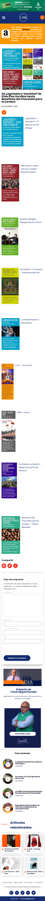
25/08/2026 (19, 766)
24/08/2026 (19, 781)
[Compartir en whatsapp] (15, 565)
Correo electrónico (12, 628)
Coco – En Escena (23, 365)
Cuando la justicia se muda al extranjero (28, 763)
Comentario (9, 592)
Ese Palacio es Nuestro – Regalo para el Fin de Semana (30, 467)
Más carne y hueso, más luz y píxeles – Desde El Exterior (30, 168)
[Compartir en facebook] (4, 565)
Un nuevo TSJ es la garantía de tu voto (27, 777)
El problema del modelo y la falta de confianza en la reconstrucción (27, 807)
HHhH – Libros (23, 412)
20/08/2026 (19, 811)
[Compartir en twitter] (9, 565)
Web (5, 637)
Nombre (7, 620)
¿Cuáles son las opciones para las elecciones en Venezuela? (28, 792)
